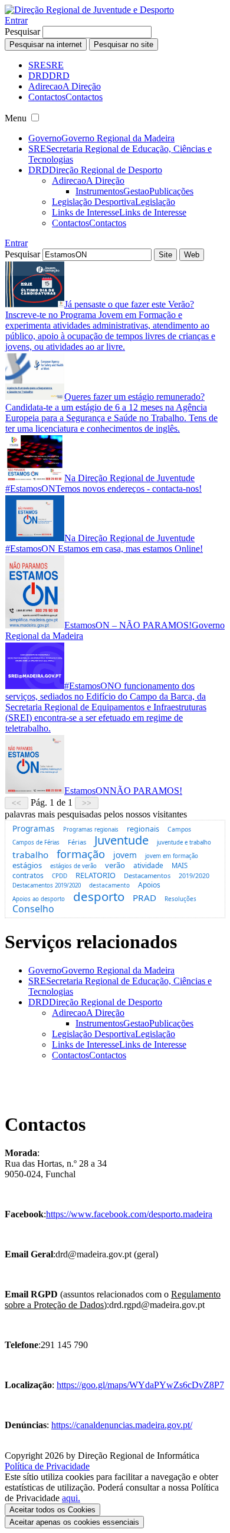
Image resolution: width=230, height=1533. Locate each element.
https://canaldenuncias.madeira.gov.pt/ (121, 1425)
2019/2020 (194, 876)
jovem (125, 854)
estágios (27, 865)
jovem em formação (171, 856)
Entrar (16, 20)
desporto (98, 896)
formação (81, 853)
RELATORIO (95, 875)
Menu (16, 118)
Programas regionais (91, 829)
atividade (148, 865)
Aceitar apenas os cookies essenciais (74, 1522)
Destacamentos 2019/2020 (46, 885)
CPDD (59, 876)
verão (115, 865)
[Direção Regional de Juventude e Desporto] (89, 10)
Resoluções (180, 899)
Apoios (149, 885)
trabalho (30, 854)
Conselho (33, 908)
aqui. (71, 1498)
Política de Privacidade (47, 1466)
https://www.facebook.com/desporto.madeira (129, 1214)
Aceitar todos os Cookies (52, 1509)
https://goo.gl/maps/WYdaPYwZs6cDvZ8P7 (140, 1385)
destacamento (109, 885)
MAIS (180, 865)
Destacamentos (147, 875)
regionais (143, 829)
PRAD (144, 897)
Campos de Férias (36, 842)
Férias (77, 841)
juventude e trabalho (184, 842)
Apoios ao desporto (38, 899)
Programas (33, 828)
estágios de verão (73, 866)
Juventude (121, 840)
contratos (28, 875)
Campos (179, 829)
